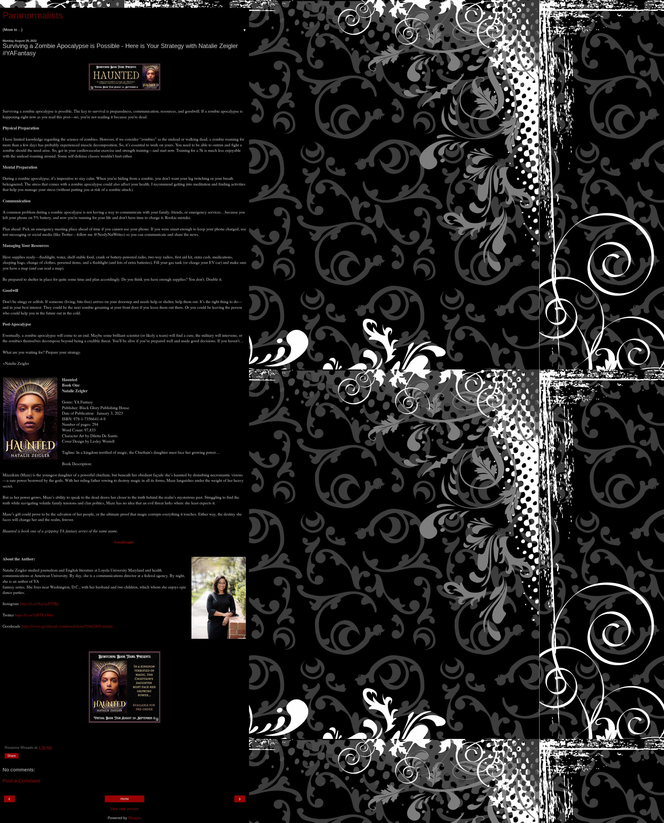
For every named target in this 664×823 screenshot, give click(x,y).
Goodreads (124, 542)
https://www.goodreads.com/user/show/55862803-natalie (67, 626)
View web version (124, 809)
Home (124, 799)
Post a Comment (21, 781)
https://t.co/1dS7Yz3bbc (34, 615)
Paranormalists (33, 15)
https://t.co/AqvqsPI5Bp (39, 603)
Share (11, 756)
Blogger (134, 818)
